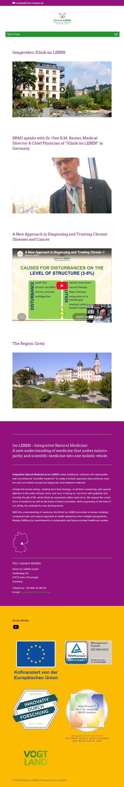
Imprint (63, 780)
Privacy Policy (49, 780)
